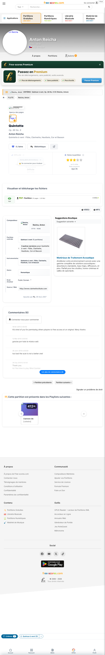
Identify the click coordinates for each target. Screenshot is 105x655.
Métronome (59, 531)
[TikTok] (63, 554)
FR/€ (101, 2)
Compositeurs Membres (64, 474)
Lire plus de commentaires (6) (52, 372)
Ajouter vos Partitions (63, 478)
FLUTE (10, 98)
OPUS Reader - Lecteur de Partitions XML (71, 510)
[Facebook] (42, 554)
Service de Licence (62, 482)
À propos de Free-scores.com (16, 474)
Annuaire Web (60, 518)
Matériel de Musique (15, 522)
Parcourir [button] (31, 653)
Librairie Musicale (14, 514)
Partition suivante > (63, 382)
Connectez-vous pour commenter (25, 320)
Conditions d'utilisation (13, 486)
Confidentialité (10, 490)
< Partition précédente (43, 382)
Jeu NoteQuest (60, 526)
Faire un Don (59, 490)
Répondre (18, 333)
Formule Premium (61, 486)
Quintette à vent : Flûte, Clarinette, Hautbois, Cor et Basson (34, 261)
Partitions (52, 56)
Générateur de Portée (63, 522)
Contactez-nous (10, 478)
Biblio (52, 653)
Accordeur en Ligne (62, 514)
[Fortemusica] (43, 580)
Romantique (25, 272)
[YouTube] (49, 554)
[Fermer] (100, 65)
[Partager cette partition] (54, 146)
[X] (56, 554)
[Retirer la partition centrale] (41, 636)
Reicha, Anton (23, 98)
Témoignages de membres (15, 482)
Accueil (10, 653)
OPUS (74, 653)
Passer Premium (92, 80)
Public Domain (24, 280)
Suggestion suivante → (66, 221)
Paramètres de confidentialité (16, 495)
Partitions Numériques (16, 518)
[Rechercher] (89, 6)
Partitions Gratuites (15, 510)
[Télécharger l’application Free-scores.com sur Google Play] (52, 563)
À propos (36, 56)
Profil (94, 653)
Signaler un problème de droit (89, 389)
